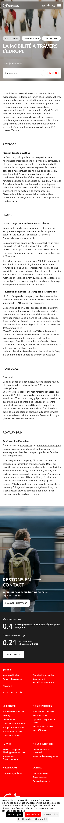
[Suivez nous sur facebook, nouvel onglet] (8, 692)
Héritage (7, 715)
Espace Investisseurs (12, 731)
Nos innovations (40, 715)
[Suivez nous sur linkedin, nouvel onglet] (12, 692)
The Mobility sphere (12, 773)
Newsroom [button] (10, 767)
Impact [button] (7, 743)
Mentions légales (11, 675)
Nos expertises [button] (42, 705)
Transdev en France (12, 735)
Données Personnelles (43, 675)
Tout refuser (32, 814)
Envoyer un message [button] (16, 603)
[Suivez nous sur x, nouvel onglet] (3, 692)
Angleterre (26, 445)
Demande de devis (41, 781)
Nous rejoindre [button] (43, 743)
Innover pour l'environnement (11, 757)
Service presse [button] (40, 777)
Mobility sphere (11, 38)
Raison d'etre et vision (13, 711)
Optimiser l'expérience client (44, 721)
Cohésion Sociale (51, 38)
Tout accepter (14, 814)
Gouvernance (9, 719)
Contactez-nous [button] (40, 773)
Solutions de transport (43, 711)
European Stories (31, 38)
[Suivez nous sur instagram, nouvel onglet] (21, 692)
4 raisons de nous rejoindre (45, 756)
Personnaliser (51, 814)
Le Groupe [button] (9, 705)
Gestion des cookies (12, 679)
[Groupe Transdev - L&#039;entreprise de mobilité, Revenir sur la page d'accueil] (11, 6)
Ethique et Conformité (13, 727)
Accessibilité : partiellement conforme (44, 680)
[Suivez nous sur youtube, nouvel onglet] (16, 692)
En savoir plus (13, 654)
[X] (56, 73)
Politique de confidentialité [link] (32, 819)
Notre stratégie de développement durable (14, 751)
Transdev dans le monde (14, 723)
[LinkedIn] (50, 73)
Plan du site (8, 686)
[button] (43, 5)
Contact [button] (38, 767)
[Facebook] (43, 73)
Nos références (40, 730)
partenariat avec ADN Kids (39, 267)
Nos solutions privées (43, 726)
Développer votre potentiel (41, 751)
